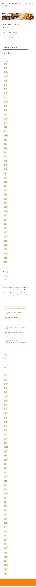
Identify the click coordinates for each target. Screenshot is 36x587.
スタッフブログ (6, 353)
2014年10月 (6, 206)
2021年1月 (5, 134)
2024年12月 (6, 85)
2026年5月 (5, 376)
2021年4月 (5, 131)
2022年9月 (5, 117)
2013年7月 (5, 214)
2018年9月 (5, 160)
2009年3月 (6, 249)
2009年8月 (6, 245)
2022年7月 (5, 119)
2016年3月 (5, 189)
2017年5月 (5, 177)
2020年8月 (6, 139)
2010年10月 (6, 239)
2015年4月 (5, 201)
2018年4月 (5, 165)
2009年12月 (6, 241)
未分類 (5, 277)
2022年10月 (6, 115)
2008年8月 (6, 258)
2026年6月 (6, 64)
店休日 (5, 275)
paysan (4, 37)
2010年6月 (5, 240)
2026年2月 (5, 69)
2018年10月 (6, 159)
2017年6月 (5, 176)
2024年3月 (5, 97)
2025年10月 (6, 75)
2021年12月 (6, 435)
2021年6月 (5, 130)
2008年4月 (6, 261)
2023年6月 (5, 418)
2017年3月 (5, 178)
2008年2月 (6, 574)
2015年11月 (5, 194)
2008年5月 (6, 260)
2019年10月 (6, 148)
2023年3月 (5, 110)
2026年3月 (5, 68)
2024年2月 (5, 98)
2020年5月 (6, 143)
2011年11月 (5, 228)
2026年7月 (5, 63)
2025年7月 (5, 77)
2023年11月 (6, 102)
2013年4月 (5, 216)
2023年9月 (5, 105)
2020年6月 (6, 142)
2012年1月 (5, 225)
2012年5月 (5, 224)
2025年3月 (5, 81)
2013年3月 (5, 218)
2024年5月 (5, 94)
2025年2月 (5, 83)
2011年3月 (5, 233)
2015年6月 (5, 199)
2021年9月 (5, 127)
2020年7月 (6, 140)
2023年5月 (5, 109)
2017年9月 (5, 172)
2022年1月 (5, 123)
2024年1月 (5, 100)
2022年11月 (6, 114)
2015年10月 (6, 195)
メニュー (3, 10)
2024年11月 (6, 397)
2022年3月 (5, 122)
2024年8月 (6, 90)
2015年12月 (6, 193)
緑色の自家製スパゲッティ (9, 317)
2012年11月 (5, 532)
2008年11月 (6, 254)
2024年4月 (6, 96)
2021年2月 (5, 132)
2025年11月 (6, 73)
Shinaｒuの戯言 (6, 272)
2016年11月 (5, 181)
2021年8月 (5, 128)
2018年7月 (5, 163)
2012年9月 (5, 223)
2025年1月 (5, 84)
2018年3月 (5, 166)
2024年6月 (6, 93)
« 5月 (14, 299)
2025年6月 (5, 79)
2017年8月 (5, 173)
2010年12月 (6, 236)
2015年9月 (5, 197)
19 (17, 292)
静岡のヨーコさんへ (8, 340)
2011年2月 (5, 235)
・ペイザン (5, 367)
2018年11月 (6, 157)
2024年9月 (6, 89)
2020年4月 (6, 144)
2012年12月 (6, 220)
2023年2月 (5, 111)
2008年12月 (6, 253)
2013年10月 (6, 211)
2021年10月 (6, 126)
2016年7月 (5, 185)
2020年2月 (6, 456)
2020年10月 (6, 136)
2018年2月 (5, 168)
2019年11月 (5, 147)
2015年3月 (5, 202)
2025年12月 (6, 72)
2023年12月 (6, 101)
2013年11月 (5, 210)
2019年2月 (5, 156)
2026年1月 (5, 71)
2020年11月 (6, 135)
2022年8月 (5, 118)
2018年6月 (5, 164)
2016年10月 (6, 182)
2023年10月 (6, 104)
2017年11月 (5, 169)
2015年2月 (5, 203)
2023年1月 (5, 113)
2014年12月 (6, 515)
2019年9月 (5, 149)
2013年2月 (5, 219)
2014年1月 (5, 208)
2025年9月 (5, 76)
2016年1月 (5, 191)
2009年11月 (6, 553)
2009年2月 (6, 250)
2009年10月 (6, 244)
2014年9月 (5, 207)
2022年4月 (5, 121)
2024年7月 (5, 92)
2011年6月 (5, 231)
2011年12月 (5, 227)
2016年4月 (5, 187)
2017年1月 (5, 180)
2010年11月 (6, 237)
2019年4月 (5, 155)
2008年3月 (6, 262)
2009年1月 (5, 252)
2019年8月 (5, 151)
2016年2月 (5, 190)
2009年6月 (6, 248)
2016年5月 (5, 186)
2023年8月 (5, 106)
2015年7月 (5, 198)
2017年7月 (5, 174)
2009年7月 (6, 246)
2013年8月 (5, 212)
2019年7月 (5, 152)
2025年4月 (5, 80)
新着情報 (11, 37)
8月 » (16, 299)
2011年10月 (6, 229)
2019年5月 (5, 153)
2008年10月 (6, 256)
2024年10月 (6, 88)
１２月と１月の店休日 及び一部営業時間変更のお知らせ (15, 308)
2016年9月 (5, 494)
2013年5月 (5, 215)
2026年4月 (6, 67)
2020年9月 (6, 138)
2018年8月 (5, 161)
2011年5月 (5, 232)
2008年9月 (6, 257)
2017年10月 (6, 170)
